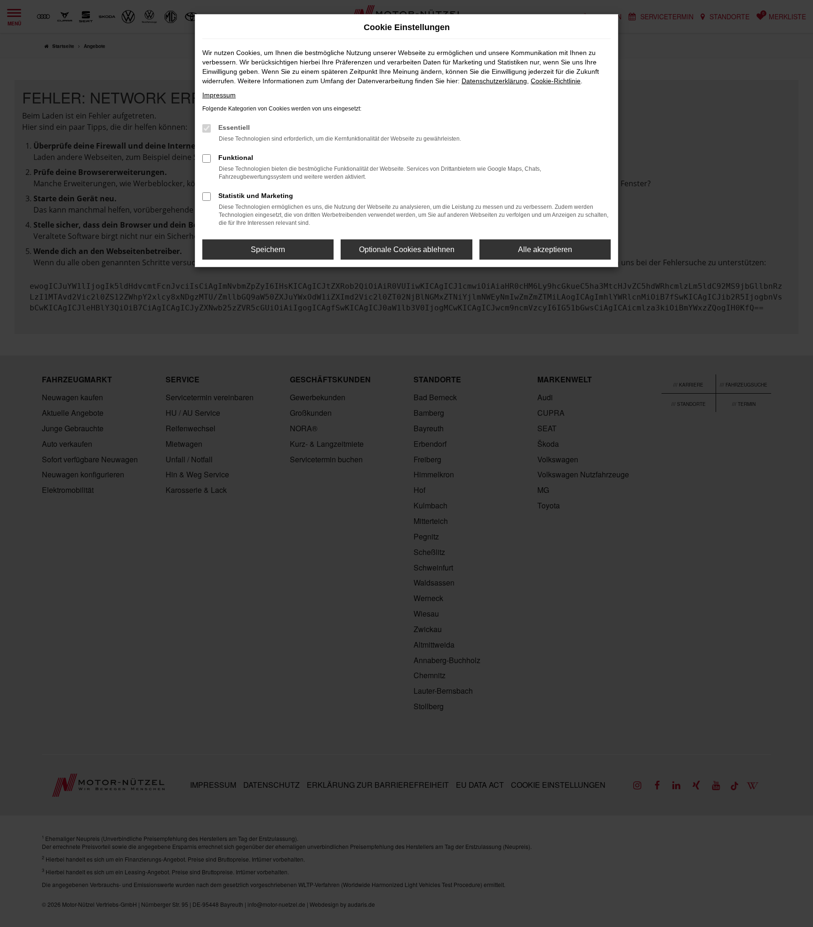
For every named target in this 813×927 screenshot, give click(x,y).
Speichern (268, 250)
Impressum (219, 95)
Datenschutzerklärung (494, 81)
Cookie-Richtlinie (556, 81)
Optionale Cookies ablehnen (406, 250)
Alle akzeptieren (545, 250)
